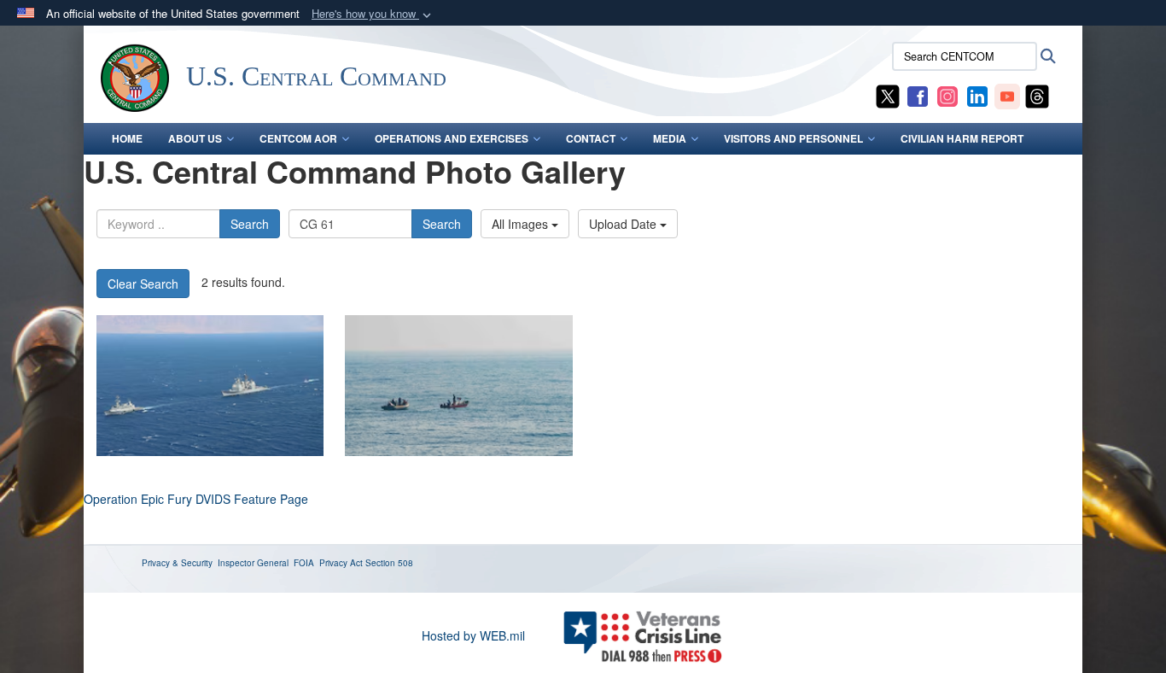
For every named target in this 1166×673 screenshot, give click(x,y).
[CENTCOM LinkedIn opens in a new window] (977, 94)
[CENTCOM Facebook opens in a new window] (917, 94)
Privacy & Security (177, 563)
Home (127, 138)
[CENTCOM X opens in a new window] (887, 94)
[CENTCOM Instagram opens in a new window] (947, 94)
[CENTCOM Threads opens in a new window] (1037, 94)
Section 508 (389, 563)
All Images (521, 223)
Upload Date (624, 223)
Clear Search (143, 283)
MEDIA (669, 138)
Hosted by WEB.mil (473, 635)
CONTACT (590, 138)
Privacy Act (341, 563)
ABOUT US (195, 138)
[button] (373, 14)
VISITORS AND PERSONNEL (793, 138)
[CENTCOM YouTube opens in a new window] (1007, 94)
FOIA (304, 563)
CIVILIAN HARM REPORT (962, 138)
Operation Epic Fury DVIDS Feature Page (196, 498)
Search (249, 223)
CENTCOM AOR (298, 138)
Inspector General (253, 563)
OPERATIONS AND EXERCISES (451, 138)
